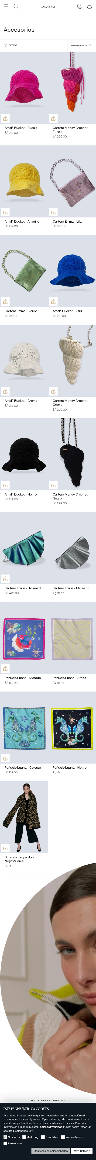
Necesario (14, 1137)
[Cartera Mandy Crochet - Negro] (72, 454)
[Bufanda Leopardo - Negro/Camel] (24, 817)
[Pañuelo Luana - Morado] (24, 638)
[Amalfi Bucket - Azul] (72, 271)
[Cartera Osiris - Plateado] (72, 548)
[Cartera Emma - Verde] (24, 271)
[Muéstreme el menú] (6, 7)
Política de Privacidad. (50, 1127)
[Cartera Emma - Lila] (72, 181)
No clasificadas (74, 1137)
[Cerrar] (89, 885)
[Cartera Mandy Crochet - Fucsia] (72, 88)
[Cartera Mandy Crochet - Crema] (72, 361)
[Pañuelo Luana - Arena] (72, 638)
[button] (16, 7)
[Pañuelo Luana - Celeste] (24, 728)
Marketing (32, 1137)
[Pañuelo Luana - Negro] (72, 728)
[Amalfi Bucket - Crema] (24, 361)
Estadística (51, 1137)
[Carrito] (89, 7)
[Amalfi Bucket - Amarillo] (24, 181)
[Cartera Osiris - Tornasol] (24, 548)
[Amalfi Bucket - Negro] (24, 454)
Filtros (13, 45)
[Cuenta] (79, 7)
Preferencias (15, 1143)
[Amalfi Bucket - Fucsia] (24, 88)
